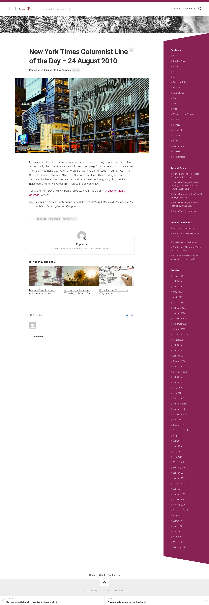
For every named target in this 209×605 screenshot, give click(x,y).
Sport (175, 141)
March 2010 (178, 542)
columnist (41, 219)
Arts (175, 55)
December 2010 (180, 499)
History (176, 87)
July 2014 (177, 441)
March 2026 (178, 302)
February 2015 (179, 404)
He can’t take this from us (184, 211)
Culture (176, 66)
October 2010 (179, 505)
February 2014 (179, 467)
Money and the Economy (184, 114)
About (177, 8)
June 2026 (177, 287)
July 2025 (177, 345)
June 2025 (177, 350)
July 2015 (177, 377)
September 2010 (180, 510)
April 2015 (177, 393)
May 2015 (177, 388)
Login (131, 315)
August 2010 (179, 515)
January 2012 (179, 478)
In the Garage (191, 242)
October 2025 (179, 329)
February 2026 (179, 308)
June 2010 (177, 526)
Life (174, 98)
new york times (69, 219)
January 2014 (179, 473)
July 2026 (177, 281)
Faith (175, 77)
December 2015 (180, 372)
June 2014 (177, 446)
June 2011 (177, 489)
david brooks (54, 219)
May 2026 (177, 292)
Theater (176, 151)
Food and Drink (180, 82)
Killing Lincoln (187, 228)
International (178, 93)
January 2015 (179, 409)
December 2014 (180, 414)
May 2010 (177, 531)
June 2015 (177, 382)
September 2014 (180, 430)
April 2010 (177, 537)
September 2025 (180, 334)
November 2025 (180, 324)
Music (176, 119)
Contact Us (189, 8)
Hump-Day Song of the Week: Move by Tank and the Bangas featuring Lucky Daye (185, 185)
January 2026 (179, 313)
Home (92, 575)
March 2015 (178, 398)
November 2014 (180, 420)
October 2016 (179, 361)
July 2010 (177, 521)
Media (76, 70)
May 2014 (177, 451)
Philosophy (178, 130)
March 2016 (178, 366)
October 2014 (179, 425)
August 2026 (179, 276)
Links (175, 103)
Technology (178, 146)
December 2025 (180, 318)
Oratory (176, 125)
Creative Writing (180, 61)
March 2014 (178, 462)
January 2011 (179, 494)
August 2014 (179, 436)
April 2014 (177, 457)
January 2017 (179, 356)
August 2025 (179, 340)
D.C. (174, 72)
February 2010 (179, 547)
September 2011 (180, 483)
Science (176, 135)
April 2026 (177, 297)
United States (179, 157)
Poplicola (66, 70)
